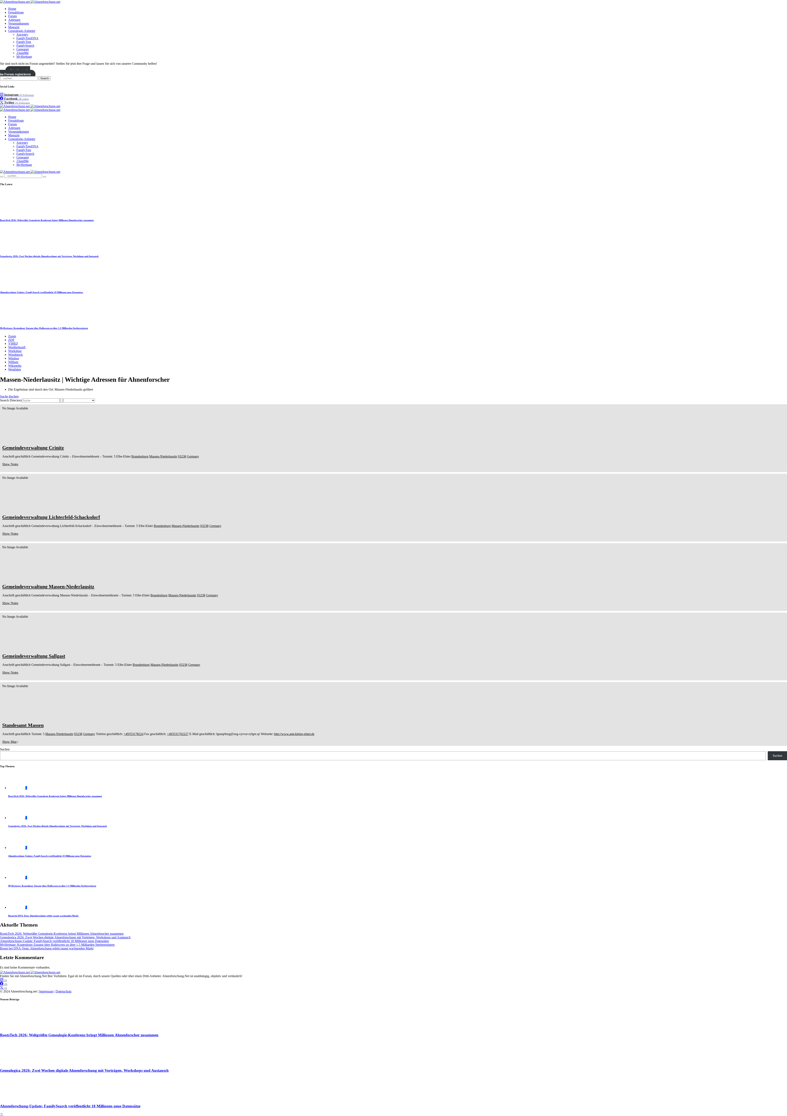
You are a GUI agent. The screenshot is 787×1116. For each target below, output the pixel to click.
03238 (182, 456)
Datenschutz (64, 991)
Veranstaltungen (18, 23)
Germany (193, 456)
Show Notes (10, 464)
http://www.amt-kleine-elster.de (294, 734)
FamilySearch (25, 45)
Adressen (14, 20)
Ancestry (22, 34)
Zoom (12, 336)
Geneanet (22, 49)
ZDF (11, 340)
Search (44, 78)
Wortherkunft (16, 347)
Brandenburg (139, 456)
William (13, 362)
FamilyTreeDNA (27, 38)
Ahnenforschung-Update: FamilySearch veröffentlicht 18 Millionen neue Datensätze (41, 292)
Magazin (13, 27)
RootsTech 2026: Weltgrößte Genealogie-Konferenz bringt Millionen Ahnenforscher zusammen (47, 220)
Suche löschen (9, 396)
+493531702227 (178, 734)
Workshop (15, 351)
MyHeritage (24, 56)
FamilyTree (23, 42)
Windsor (13, 358)
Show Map (9, 741)
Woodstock (15, 354)
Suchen (5, 749)
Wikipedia (14, 365)
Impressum (46, 991)
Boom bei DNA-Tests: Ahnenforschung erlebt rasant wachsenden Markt (43, 915)
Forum (12, 16)
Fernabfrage (16, 12)
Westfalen (14, 369)
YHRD (13, 343)
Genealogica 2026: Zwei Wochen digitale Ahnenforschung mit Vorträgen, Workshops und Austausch (49, 256)
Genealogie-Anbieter (21, 31)
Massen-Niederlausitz (163, 456)
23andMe (22, 53)
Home (12, 8)
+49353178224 (133, 734)
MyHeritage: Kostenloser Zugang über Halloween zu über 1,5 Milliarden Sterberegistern (44, 328)
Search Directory (11, 400)
